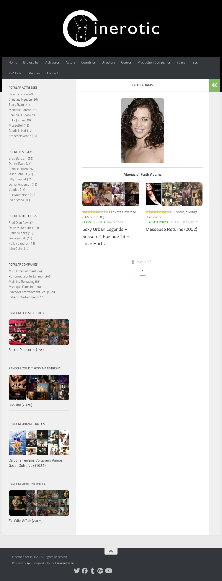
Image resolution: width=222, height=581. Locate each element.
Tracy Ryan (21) (19, 105)
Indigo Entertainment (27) (26, 297)
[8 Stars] (102, 212)
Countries (88, 62)
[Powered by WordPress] (28, 563)
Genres (126, 62)
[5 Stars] (94, 212)
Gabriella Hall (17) (20, 131)
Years (181, 62)
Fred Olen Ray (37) (21, 223)
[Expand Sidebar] (214, 85)
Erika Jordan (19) (20, 120)
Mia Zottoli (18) (19, 125)
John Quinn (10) (19, 249)
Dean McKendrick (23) (24, 228)
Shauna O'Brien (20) (22, 115)
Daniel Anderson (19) (23, 184)
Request (35, 73)
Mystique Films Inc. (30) (25, 287)
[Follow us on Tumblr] (93, 571)
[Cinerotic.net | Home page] (111, 28)
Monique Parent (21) (23, 110)
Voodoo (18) (17, 190)
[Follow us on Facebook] (85, 571)
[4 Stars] (91, 212)
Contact (53, 73)
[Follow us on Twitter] (77, 571)
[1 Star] (83, 212)
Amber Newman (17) (23, 136)
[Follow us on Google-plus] (100, 571)
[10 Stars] (107, 212)
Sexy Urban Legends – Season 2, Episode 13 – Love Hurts (105, 236)
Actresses (52, 62)
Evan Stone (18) (19, 200)
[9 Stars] (104, 212)
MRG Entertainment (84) (25, 271)
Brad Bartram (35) (21, 158)
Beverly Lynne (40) (21, 94)
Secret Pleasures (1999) (27, 350)
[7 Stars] (99, 212)
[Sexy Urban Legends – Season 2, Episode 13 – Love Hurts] (110, 194)
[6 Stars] (96, 212)
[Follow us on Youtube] (108, 571)
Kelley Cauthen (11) (22, 243)
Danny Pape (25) (20, 164)
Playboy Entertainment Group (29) (32, 292)
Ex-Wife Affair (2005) (25, 521)
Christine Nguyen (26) (23, 99)
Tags (194, 62)
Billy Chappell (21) (20, 179)
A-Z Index (15, 73)
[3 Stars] (89, 212)
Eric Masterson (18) (22, 195)
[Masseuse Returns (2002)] (174, 194)
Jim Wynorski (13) (20, 238)
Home (12, 62)
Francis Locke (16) (21, 233)
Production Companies (154, 62)
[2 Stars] (86, 212)
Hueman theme (64, 563)
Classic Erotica (93, 222)
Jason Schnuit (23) (21, 174)
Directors (108, 62)
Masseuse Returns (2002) (171, 229)
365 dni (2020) (20, 405)
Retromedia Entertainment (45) (30, 276)
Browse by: (31, 62)
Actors (70, 62)
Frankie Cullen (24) (21, 169)
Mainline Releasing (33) (24, 282)
